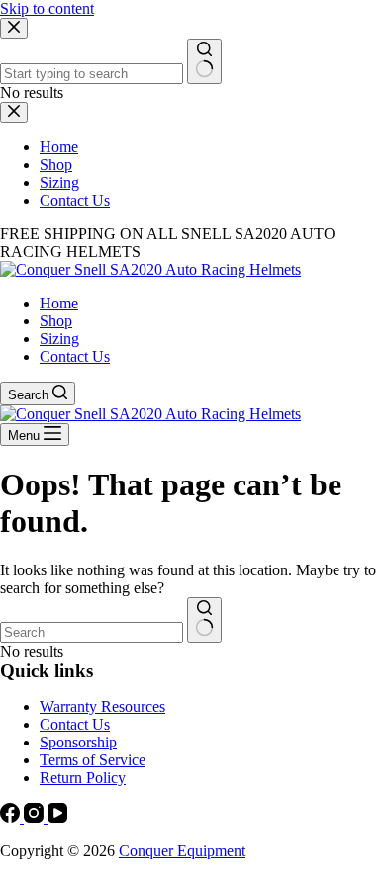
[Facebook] (12, 817)
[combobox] (91, 632)
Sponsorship (78, 742)
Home (59, 303)
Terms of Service (92, 759)
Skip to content (47, 8)
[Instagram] (36, 817)
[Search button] (204, 620)
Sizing (59, 338)
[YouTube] (57, 817)
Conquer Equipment (182, 850)
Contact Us (75, 356)
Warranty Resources (102, 706)
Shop (56, 320)
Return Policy (83, 777)
